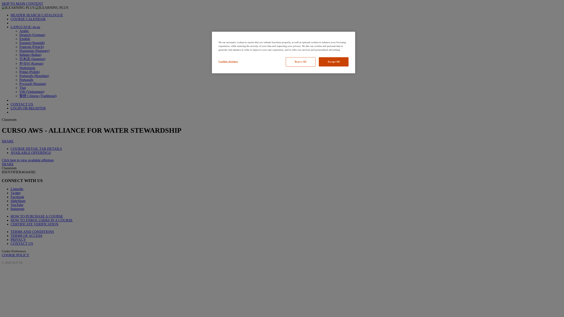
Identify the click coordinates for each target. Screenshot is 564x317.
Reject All (300, 61)
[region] (283, 52)
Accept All (334, 61)
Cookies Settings (228, 61)
